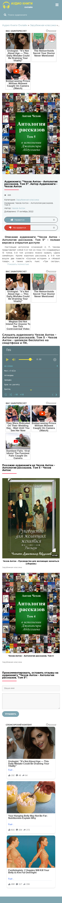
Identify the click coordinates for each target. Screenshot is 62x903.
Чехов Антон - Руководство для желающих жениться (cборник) (31, 562)
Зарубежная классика (27, 200)
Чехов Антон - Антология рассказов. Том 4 (31, 656)
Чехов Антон (18, 208)
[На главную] (18, 5)
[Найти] (5, 15)
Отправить (10, 714)
